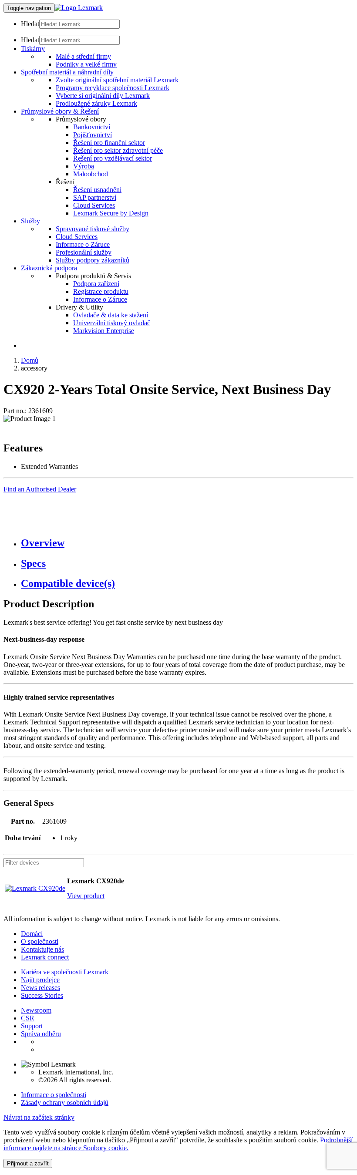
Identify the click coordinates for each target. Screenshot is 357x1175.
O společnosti (39, 941)
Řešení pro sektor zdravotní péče (118, 150)
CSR (27, 1018)
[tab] (187, 543)
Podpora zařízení (96, 283)
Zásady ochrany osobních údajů (64, 1102)
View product (85, 895)
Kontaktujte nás (42, 949)
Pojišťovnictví (92, 134)
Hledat (30, 23)
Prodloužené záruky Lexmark (96, 103)
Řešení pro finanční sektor (109, 142)
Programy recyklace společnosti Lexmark (112, 87)
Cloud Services (94, 205)
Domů (29, 360)
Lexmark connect (45, 957)
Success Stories (42, 995)
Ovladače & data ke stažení (110, 315)
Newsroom (36, 1010)
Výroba (83, 166)
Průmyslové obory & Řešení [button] (60, 111)
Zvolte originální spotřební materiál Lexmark (117, 80)
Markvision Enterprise (103, 330)
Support (32, 1026)
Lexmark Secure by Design (110, 213)
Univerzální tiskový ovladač (111, 323)
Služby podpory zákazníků (92, 260)
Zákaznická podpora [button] (49, 268)
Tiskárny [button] (33, 48)
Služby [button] (30, 221)
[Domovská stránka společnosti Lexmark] (78, 7)
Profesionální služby (83, 252)
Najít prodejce (40, 979)
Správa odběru (41, 1033)
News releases (40, 987)
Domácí (32, 933)
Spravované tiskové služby (92, 228)
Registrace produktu (100, 291)
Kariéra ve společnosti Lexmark (64, 972)
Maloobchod (90, 174)
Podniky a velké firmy (86, 64)
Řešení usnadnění (97, 189)
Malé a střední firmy (83, 56)
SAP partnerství (94, 197)
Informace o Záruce (83, 244)
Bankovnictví (91, 127)
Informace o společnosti (53, 1094)
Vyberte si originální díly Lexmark (103, 95)
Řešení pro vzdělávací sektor (112, 158)
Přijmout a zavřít (28, 1163)
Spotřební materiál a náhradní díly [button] (67, 72)
